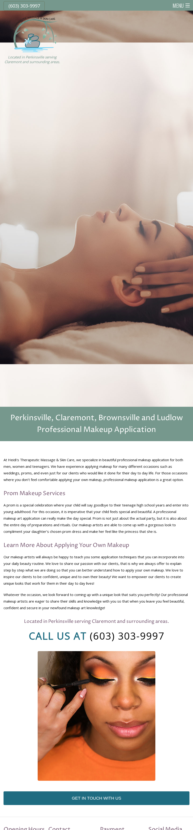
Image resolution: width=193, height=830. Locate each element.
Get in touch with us (96, 798)
